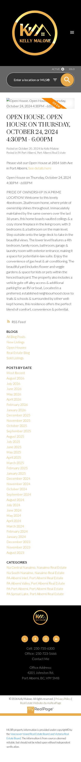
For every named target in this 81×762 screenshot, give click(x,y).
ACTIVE (56, 69)
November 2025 (18, 420)
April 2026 (13, 399)
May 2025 (13, 452)
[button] (24, 639)
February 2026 (17, 404)
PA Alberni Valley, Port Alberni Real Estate (35, 583)
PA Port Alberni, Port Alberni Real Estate (42, 152)
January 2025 (16, 473)
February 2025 (17, 468)
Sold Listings (15, 358)
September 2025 (18, 431)
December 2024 (18, 478)
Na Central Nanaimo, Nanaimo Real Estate (36, 567)
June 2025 (13, 447)
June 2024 (13, 510)
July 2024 (13, 505)
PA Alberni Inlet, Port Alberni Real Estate (34, 578)
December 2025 (18, 415)
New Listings (15, 342)
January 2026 (16, 410)
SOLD (72, 69)
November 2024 (18, 484)
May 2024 (13, 515)
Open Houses (16, 347)
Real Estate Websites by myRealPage (40, 703)
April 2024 (13, 521)
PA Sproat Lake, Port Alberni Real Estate (35, 594)
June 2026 (13, 389)
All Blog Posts (15, 337)
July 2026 (13, 383)
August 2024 (15, 500)
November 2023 (18, 547)
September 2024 (18, 494)
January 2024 (16, 537)
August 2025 (15, 436)
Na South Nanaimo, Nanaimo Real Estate (35, 573)
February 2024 (17, 531)
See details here (39, 168)
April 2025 (13, 457)
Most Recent (15, 373)
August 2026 (15, 378)
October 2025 (16, 426)
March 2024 (15, 526)
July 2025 (13, 441)
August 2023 (15, 552)
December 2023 (18, 542)
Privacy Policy (63, 699)
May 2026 (13, 394)
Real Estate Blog (18, 352)
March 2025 (15, 463)
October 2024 (16, 489)
